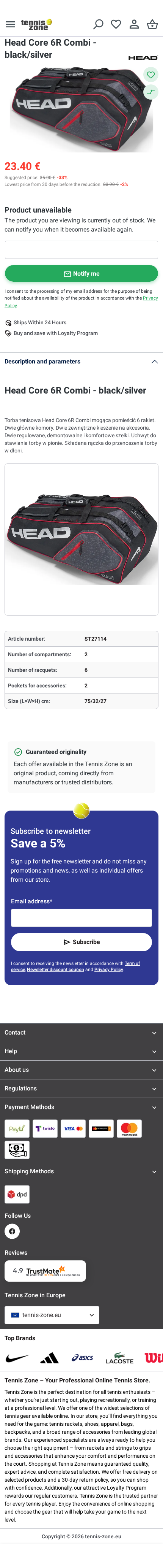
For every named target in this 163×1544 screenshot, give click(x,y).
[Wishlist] (116, 24)
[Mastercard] (129, 1128)
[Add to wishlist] (150, 74)
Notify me (86, 273)
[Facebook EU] (12, 1231)
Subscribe (86, 942)
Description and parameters (42, 361)
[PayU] (17, 1128)
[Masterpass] (101, 1128)
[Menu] (11, 24)
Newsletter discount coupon (55, 969)
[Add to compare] (150, 92)
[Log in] (134, 24)
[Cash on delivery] (17, 1150)
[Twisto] (45, 1128)
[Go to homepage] (36, 24)
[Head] (143, 57)
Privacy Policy (108, 969)
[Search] (98, 24)
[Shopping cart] (152, 24)
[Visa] (73, 1128)
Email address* (31, 901)
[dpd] (17, 1194)
